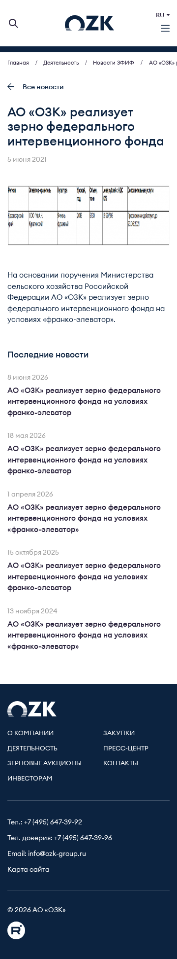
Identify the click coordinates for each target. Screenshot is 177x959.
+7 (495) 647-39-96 (83, 838)
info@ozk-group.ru (57, 854)
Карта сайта (28, 869)
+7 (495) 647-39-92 (53, 822)
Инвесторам (30, 779)
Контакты (120, 763)
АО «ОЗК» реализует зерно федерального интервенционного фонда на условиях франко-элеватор (84, 402)
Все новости (43, 87)
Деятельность (32, 749)
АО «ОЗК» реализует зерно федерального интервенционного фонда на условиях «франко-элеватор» (84, 518)
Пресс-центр (125, 749)
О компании (30, 733)
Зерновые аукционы (44, 763)
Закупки (119, 733)
